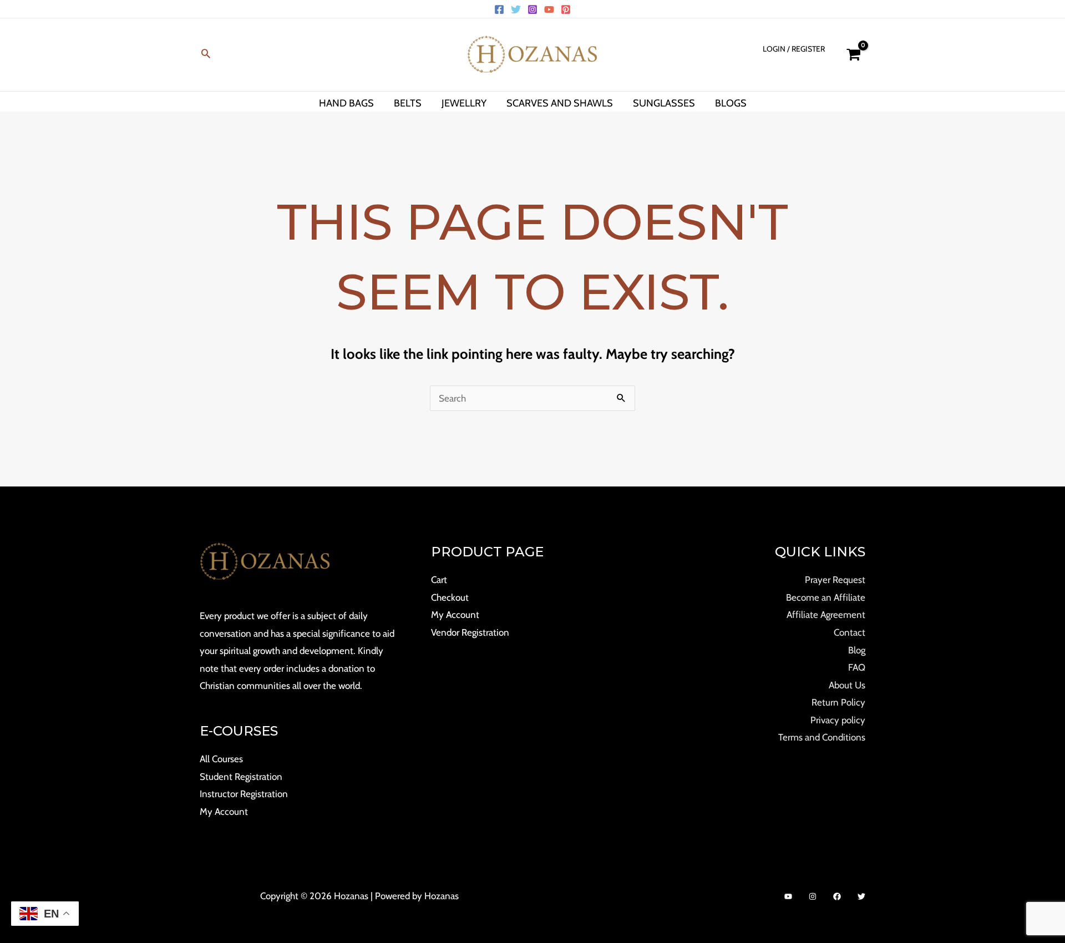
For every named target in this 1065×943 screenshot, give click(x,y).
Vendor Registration (470, 632)
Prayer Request (835, 579)
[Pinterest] (566, 9)
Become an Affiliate (825, 597)
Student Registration (241, 776)
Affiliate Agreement (826, 614)
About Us (847, 685)
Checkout (450, 597)
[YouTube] (549, 9)
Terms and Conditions (821, 737)
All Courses (221, 758)
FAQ (856, 667)
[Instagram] (532, 9)
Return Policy (838, 702)
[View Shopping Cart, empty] (853, 55)
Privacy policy (837, 720)
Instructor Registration (244, 793)
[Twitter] (516, 9)
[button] (206, 54)
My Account (224, 811)
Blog (856, 650)
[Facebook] (499, 9)
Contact (849, 632)
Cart (439, 579)
